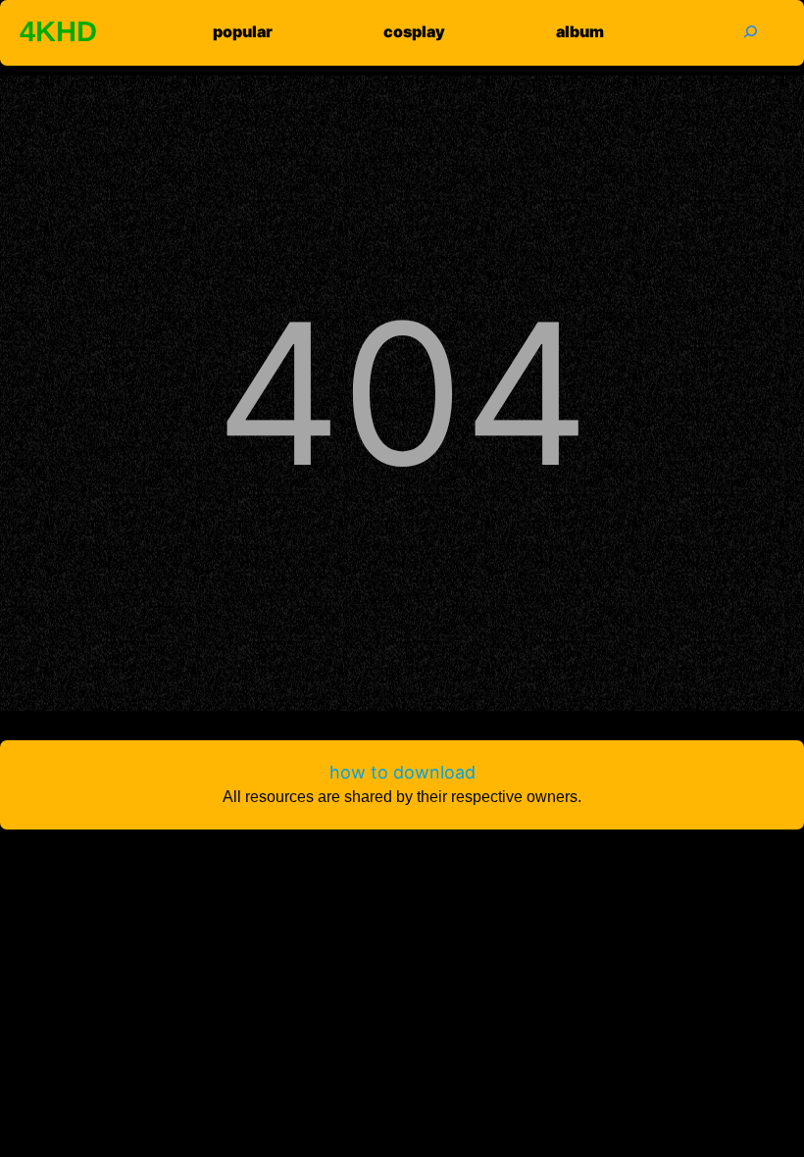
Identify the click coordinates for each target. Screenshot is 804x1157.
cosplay (414, 31)
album (580, 31)
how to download (402, 772)
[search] (749, 31)
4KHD (58, 31)
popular (243, 31)
